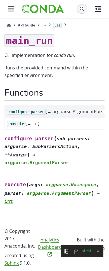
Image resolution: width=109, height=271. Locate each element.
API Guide (26, 25)
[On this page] (98, 9)
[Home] (9, 25)
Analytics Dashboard (50, 243)
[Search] (82, 9)
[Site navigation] (10, 9)
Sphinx (11, 263)
